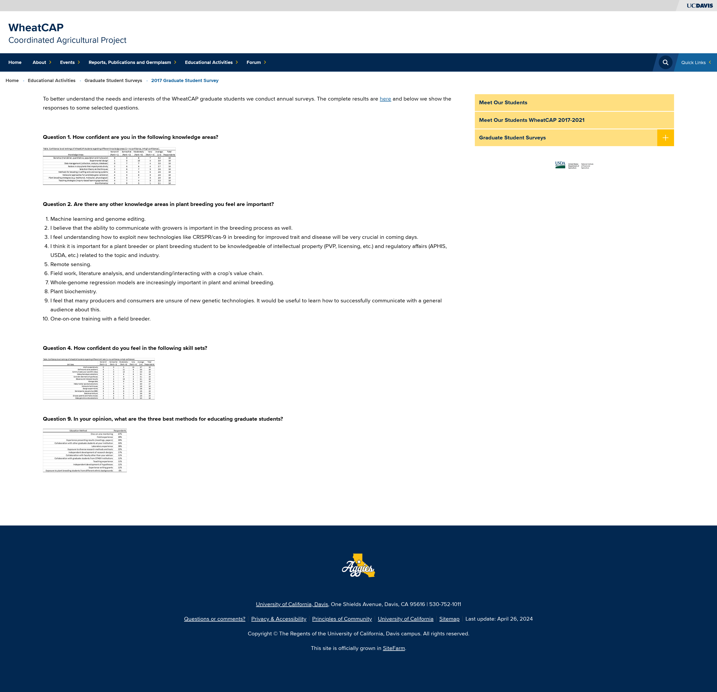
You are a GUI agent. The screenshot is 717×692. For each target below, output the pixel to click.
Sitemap (449, 619)
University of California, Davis (292, 604)
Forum (254, 62)
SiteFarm (394, 648)
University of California (406, 619)
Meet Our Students (503, 102)
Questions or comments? (214, 619)
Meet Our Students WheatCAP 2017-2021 (531, 120)
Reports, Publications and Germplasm (130, 62)
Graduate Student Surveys (113, 80)
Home (14, 62)
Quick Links (693, 62)
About (39, 62)
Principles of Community (342, 619)
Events (67, 62)
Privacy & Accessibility (278, 619)
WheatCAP (35, 27)
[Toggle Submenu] (665, 138)
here (385, 99)
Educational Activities (209, 62)
